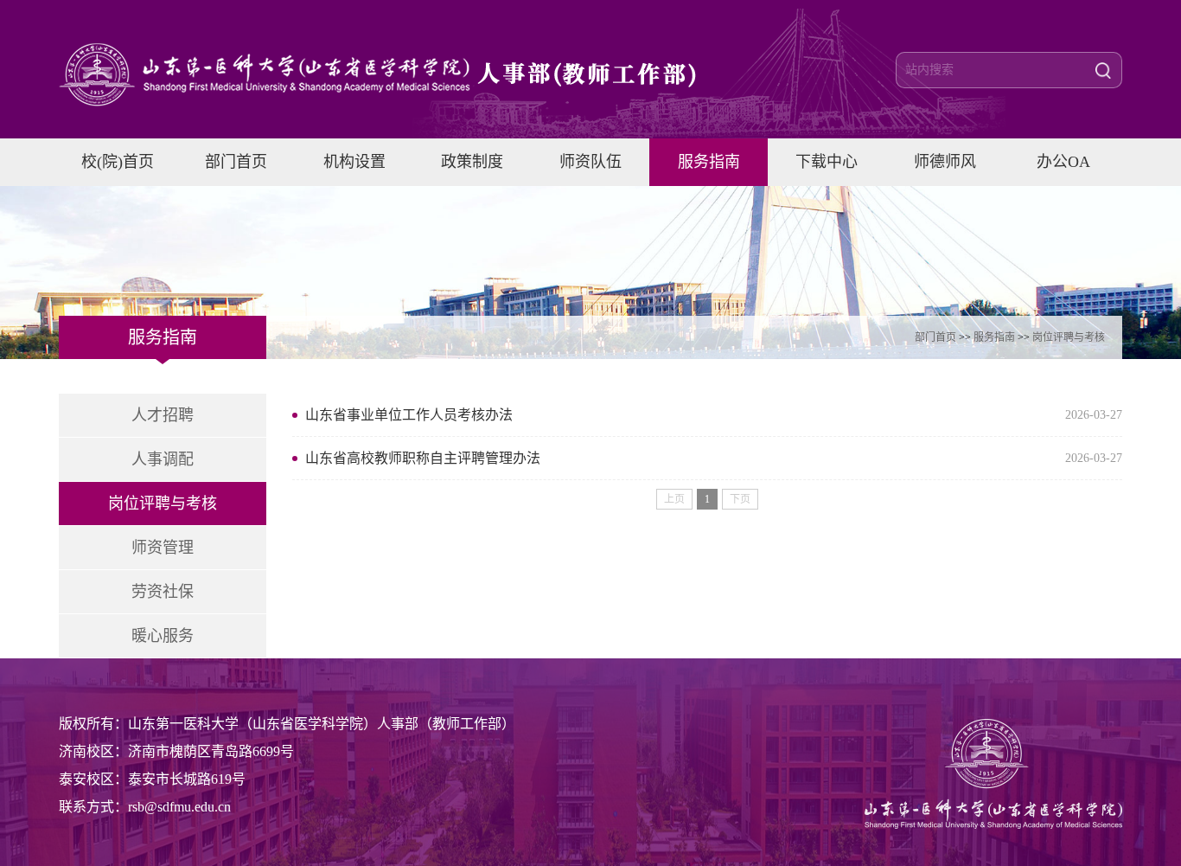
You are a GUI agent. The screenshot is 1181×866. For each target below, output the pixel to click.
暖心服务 (162, 636)
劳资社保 (162, 591)
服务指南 (994, 337)
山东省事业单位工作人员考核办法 (409, 414)
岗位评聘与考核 (1068, 337)
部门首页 (935, 337)
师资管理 (162, 547)
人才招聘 (162, 415)
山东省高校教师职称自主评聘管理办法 (422, 458)
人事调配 (162, 459)
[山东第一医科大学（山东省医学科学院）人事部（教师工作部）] (404, 74)
